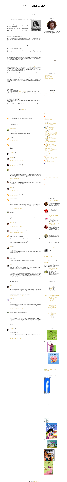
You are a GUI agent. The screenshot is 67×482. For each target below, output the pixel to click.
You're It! (52, 294)
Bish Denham (12, 229)
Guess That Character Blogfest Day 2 (54, 224)
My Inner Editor (48, 256)
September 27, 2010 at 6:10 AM (16, 125)
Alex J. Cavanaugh (48, 100)
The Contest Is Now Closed (52, 292)
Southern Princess (47, 188)
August (52, 314)
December (51, 287)
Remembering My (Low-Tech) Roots (50, 93)
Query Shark (47, 85)
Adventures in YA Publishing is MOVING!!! (50, 125)
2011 (51, 285)
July (51, 315)
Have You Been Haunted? (52, 299)
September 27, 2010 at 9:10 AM (16, 184)
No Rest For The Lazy (48, 148)
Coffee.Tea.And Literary (48, 84)
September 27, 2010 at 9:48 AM (16, 190)
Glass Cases (46, 80)
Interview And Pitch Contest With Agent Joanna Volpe (53, 248)
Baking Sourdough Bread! (51, 138)
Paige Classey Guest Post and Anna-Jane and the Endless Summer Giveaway (51, 97)
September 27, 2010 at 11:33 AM (16, 243)
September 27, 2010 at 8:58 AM (16, 178)
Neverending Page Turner (48, 82)
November (51, 288)
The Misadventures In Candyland (50, 184)
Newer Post (38, 342)
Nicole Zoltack (12, 210)
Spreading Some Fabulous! (52, 307)
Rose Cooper (47, 163)
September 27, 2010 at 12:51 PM (16, 262)
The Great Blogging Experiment (51, 241)
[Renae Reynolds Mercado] (47, 392)
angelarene (11, 310)
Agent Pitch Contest (53, 200)
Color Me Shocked (49, 110)
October (52, 289)
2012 (51, 283)
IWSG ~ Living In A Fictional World (49, 129)
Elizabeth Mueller (47, 105)
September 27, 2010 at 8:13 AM (16, 165)
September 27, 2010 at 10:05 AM (16, 219)
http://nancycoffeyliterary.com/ (34, 66)
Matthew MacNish (12, 128)
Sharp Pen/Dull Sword (48, 153)
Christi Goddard (12, 152)
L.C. (10, 264)
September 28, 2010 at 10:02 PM (16, 338)
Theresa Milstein (12, 193)
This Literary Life (47, 75)
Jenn (10, 285)
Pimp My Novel (47, 77)
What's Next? (52, 304)
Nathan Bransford (47, 79)
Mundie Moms (47, 131)
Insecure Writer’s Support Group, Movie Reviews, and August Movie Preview (51, 102)
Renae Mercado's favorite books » (55, 60)
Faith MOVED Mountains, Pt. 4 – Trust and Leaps (51, 190)
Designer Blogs (36, 481)
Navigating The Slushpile (48, 76)
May (51, 317)
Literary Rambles (47, 95)
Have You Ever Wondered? (52, 313)
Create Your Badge (46, 393)
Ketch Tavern (47, 91)
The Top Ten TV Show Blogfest (52, 300)
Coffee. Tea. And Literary (22, 91)
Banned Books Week (52, 291)
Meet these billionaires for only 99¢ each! (51, 158)
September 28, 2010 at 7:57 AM (16, 308)
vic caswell (11, 187)
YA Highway (47, 170)
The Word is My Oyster (48, 137)
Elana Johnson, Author (48, 156)
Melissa (11, 256)
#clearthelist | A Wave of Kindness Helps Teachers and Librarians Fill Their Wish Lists (51, 134)
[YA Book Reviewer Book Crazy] (51, 438)
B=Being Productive (49, 262)
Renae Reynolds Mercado (47, 377)
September (51, 290)
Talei (10, 180)
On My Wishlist (52, 301)
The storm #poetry (49, 161)
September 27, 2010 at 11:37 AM (16, 254)
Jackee (11, 246)
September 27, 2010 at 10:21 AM (16, 232)
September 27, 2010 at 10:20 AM (16, 226)
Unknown (11, 116)
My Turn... (52, 312)
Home (33, 14)
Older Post (10, 342)
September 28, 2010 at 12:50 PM (16, 325)
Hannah (11, 143)
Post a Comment (9, 341)
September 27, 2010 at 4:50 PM (16, 295)
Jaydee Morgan (12, 157)
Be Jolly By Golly (53, 207)
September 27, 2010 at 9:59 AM (16, 195)
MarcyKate (11, 168)
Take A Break (52, 298)
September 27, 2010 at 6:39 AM (16, 135)
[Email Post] (29, 109)
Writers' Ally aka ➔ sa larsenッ (49, 127)
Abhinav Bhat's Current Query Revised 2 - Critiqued (51, 177)
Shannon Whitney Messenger (49, 144)
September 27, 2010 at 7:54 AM (16, 149)
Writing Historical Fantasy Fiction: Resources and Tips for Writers (51, 181)
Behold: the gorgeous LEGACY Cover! (50, 146)
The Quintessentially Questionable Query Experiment (51, 175)
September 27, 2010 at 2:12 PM (16, 283)
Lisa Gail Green (12, 222)
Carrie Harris (47, 140)
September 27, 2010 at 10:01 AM (16, 208)
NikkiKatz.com (47, 166)
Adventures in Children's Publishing (50, 123)
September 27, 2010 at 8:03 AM (16, 154)
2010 (51, 286)
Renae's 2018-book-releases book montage (52, 56)
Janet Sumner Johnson (48, 119)
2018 (51, 282)
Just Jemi (46, 116)
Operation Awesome (48, 113)
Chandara (11, 298)
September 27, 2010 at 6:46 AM (16, 140)
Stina (10, 137)
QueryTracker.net (47, 179)
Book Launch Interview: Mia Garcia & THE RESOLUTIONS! (51, 150)
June (51, 316)
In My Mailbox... (52, 306)
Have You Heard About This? (52, 302)
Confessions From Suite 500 (49, 81)
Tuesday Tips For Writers (52, 305)
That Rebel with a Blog (48, 109)
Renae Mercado (33, 5)
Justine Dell (47, 160)
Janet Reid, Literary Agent (49, 78)
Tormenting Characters (52, 308)
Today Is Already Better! (52, 310)
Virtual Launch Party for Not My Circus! (51, 121)
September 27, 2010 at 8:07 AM (16, 160)
